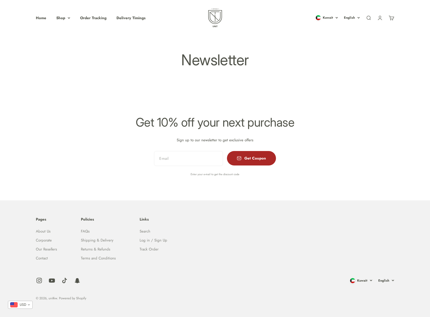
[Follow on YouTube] (52, 280)
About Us (43, 231)
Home (41, 18)
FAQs (85, 231)
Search (145, 231)
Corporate (44, 240)
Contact (42, 258)
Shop (60, 18)
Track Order (149, 249)
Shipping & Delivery (97, 240)
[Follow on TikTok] (64, 280)
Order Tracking (93, 18)
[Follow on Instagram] (39, 280)
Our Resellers (46, 249)
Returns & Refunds (95, 249)
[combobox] (20, 305)
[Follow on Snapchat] (77, 280)
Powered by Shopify (72, 298)
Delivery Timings (131, 18)
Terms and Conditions (98, 258)
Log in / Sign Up (153, 240)
